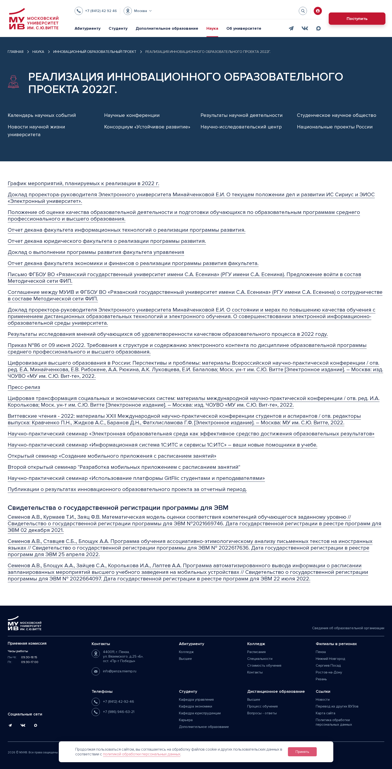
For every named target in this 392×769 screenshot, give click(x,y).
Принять (302, 751)
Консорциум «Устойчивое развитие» (147, 127)
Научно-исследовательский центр (241, 127)
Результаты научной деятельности (242, 115)
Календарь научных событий (42, 115)
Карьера (186, 720)
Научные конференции (132, 115)
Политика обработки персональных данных (334, 722)
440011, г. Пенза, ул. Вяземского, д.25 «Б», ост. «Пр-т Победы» (123, 656)
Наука (212, 28)
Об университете (243, 28)
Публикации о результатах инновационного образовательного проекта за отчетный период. (127, 489)
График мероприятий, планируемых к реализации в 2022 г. (83, 183)
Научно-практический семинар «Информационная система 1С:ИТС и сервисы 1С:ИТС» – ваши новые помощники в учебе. (162, 445)
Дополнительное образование (167, 28)
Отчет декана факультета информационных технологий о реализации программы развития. (126, 230)
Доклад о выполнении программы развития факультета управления (96, 252)
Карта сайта (325, 713)
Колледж (186, 652)
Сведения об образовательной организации (348, 628)
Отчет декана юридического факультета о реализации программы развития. (107, 241)
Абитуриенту (87, 28)
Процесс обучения (262, 706)
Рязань (321, 679)
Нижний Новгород (330, 658)
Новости (323, 699)
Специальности (259, 658)
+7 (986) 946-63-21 (118, 712)
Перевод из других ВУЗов (337, 706)
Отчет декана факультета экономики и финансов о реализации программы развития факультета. (133, 263)
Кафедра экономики (195, 706)
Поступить (357, 18)
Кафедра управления (196, 699)
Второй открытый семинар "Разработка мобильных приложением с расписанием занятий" (124, 467)
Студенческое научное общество (336, 115)
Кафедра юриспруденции (200, 713)
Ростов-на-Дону (329, 672)
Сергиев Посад (328, 665)
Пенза (321, 652)
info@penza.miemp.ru (119, 671)
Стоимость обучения (264, 665)
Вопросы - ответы (262, 713)
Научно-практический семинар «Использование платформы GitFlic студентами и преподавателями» (136, 478)
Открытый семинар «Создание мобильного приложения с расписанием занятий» (112, 456)
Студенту (118, 28)
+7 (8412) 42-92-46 (118, 701)
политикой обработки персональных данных (141, 754)
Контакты (255, 672)
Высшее (185, 658)
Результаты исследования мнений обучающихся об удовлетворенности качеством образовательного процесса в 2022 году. (168, 334)
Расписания (256, 652)
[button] (138, 11)
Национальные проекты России (335, 127)
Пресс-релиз (24, 387)
